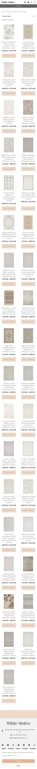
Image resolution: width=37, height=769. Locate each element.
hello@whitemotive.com (19, 738)
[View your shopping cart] (28, 2)
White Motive (8, 2)
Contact (10, 748)
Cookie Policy (16, 755)
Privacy (25, 748)
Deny (18, 766)
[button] (31, 2)
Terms (18, 748)
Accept (18, 761)
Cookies (32, 748)
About (4, 748)
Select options (9, 56)
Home (3, 12)
